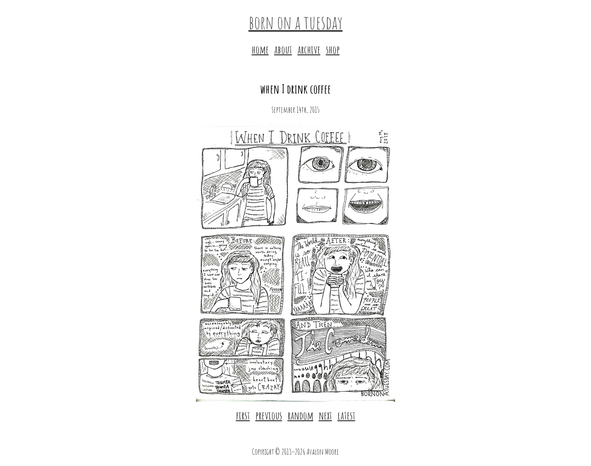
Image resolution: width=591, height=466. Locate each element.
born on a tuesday (296, 21)
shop (333, 49)
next (325, 415)
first (243, 415)
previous (268, 415)
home (260, 49)
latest (346, 415)
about (283, 49)
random (300, 415)
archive (309, 49)
